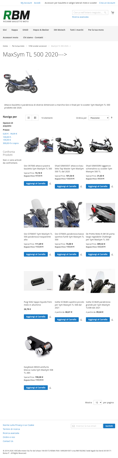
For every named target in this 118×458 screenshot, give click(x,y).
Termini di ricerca (11, 429)
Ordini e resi (9, 437)
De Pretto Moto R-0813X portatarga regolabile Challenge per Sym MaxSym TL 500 (100, 236)
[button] (50, 183)
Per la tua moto (18, 46)
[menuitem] (4, 30)
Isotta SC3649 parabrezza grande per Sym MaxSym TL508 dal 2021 (98, 305)
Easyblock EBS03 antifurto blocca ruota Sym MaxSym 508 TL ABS (38, 370)
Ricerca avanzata (80, 17)
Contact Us (8, 441)
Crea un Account (107, 2)
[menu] (59, 33)
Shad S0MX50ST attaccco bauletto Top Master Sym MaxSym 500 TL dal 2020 (69, 168)
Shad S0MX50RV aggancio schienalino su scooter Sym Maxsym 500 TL (99, 168)
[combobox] (90, 12)
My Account (26, 2)
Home (5, 46)
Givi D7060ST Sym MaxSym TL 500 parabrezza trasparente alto (38, 236)
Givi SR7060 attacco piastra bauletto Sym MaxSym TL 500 (38, 167)
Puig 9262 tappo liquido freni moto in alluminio (38, 303)
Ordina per (81, 118)
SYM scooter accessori (38, 46)
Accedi (37, 2)
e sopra (11, 143)
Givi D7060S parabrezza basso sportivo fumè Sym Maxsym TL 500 (69, 236)
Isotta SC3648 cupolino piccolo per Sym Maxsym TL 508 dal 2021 (69, 305)
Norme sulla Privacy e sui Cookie (18, 425)
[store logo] (16, 16)
